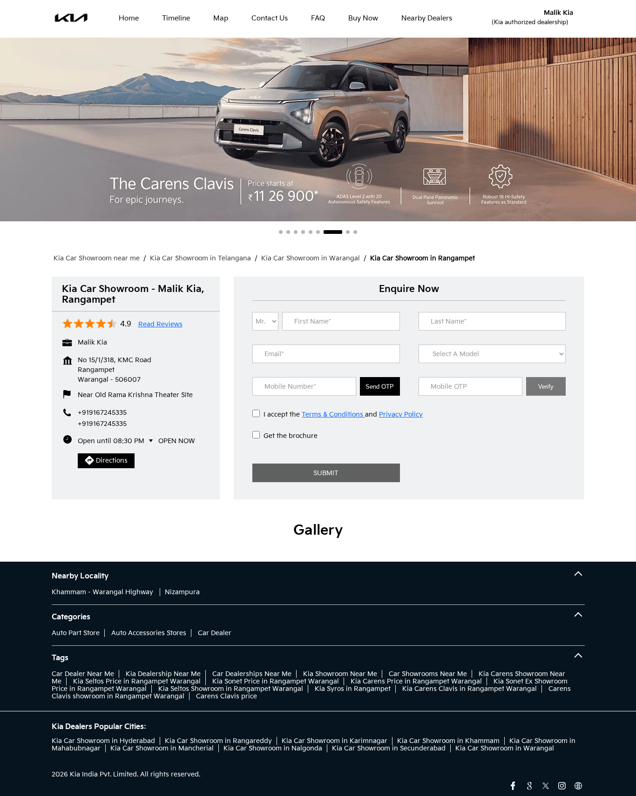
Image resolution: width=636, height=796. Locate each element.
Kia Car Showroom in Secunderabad (389, 748)
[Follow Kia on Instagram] (561, 784)
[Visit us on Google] (529, 784)
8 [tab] (340, 232)
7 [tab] (325, 232)
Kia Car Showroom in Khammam (448, 741)
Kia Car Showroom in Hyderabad (103, 741)
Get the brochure (291, 436)
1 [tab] (281, 232)
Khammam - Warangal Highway (102, 592)
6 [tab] (318, 232)
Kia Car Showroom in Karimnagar (334, 741)
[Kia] (71, 18)
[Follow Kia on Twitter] (545, 784)
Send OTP (379, 386)
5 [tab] (310, 232)
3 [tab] (296, 232)
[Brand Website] (578, 784)
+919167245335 (102, 424)
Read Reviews (160, 324)
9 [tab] (355, 232)
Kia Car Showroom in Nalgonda (272, 748)
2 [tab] (288, 232)
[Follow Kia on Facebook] (513, 784)
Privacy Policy (401, 414)
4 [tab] (303, 232)
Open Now (176, 441)
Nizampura (182, 592)
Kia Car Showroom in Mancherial (162, 748)
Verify (546, 386)
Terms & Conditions (333, 414)
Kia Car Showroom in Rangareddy (218, 741)
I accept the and (343, 414)
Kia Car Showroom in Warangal (504, 748)
